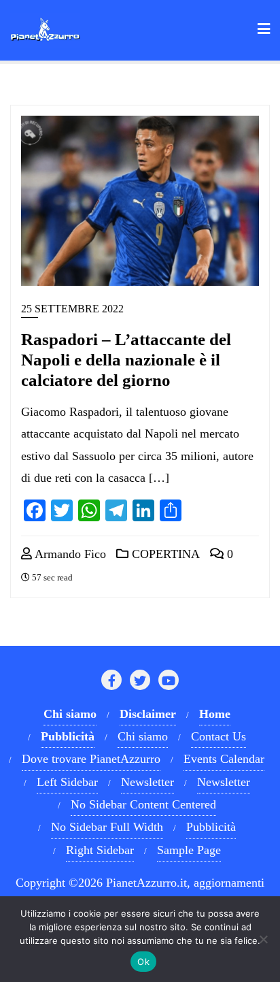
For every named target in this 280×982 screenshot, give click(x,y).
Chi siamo (143, 736)
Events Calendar (223, 759)
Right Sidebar (100, 850)
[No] (263, 939)
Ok (143, 961)
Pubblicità (211, 827)
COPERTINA (164, 554)
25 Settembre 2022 (72, 308)
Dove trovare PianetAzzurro (91, 759)
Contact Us (218, 736)
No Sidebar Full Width (107, 827)
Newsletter (147, 782)
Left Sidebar (67, 782)
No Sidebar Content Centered (143, 804)
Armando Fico (69, 554)
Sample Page (189, 850)
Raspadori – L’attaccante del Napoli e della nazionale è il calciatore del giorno (126, 359)
